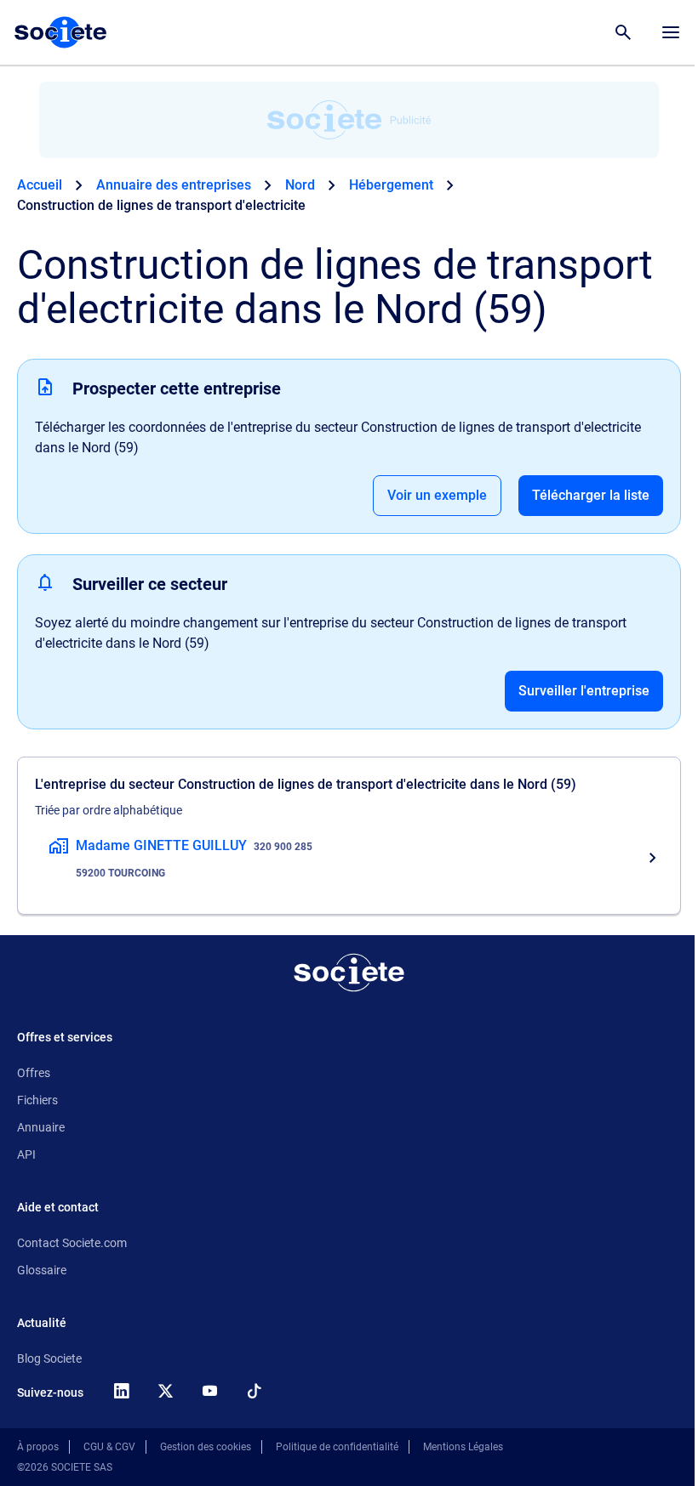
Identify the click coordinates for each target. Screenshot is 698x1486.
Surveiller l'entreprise (583, 691)
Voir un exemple (437, 495)
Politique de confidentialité (337, 1447)
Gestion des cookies (205, 1447)
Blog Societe (49, 1358)
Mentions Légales (463, 1447)
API (26, 1154)
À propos (38, 1447)
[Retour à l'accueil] (349, 972)
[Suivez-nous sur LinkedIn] (120, 1390)
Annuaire (41, 1127)
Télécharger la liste (590, 495)
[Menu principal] (670, 32)
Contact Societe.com (72, 1243)
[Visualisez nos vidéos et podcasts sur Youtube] (209, 1390)
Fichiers (37, 1100)
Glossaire (41, 1270)
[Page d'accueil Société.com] (60, 32)
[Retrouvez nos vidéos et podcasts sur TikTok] (253, 1390)
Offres (33, 1073)
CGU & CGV (109, 1447)
